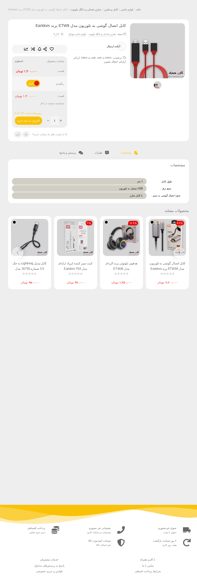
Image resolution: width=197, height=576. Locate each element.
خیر (18, 134)
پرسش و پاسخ (68, 152)
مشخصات (126, 152)
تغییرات (26, 49)
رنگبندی (60, 83)
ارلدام (122, 61)
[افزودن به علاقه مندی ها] (156, 279)
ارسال (45, 49)
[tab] (129, 152)
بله (25, 134)
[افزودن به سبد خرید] (86, 279)
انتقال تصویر (111, 61)
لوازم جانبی (127, 9)
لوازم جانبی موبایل (77, 34)
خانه (138, 9)
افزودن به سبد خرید (28, 119)
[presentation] (179, 252)
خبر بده (39, 49)
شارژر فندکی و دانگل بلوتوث (86, 9)
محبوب (52, 49)
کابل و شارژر (111, 9)
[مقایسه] (164, 279)
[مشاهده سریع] (171, 279)
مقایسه (33, 49)
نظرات (99, 152)
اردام (77, 57)
